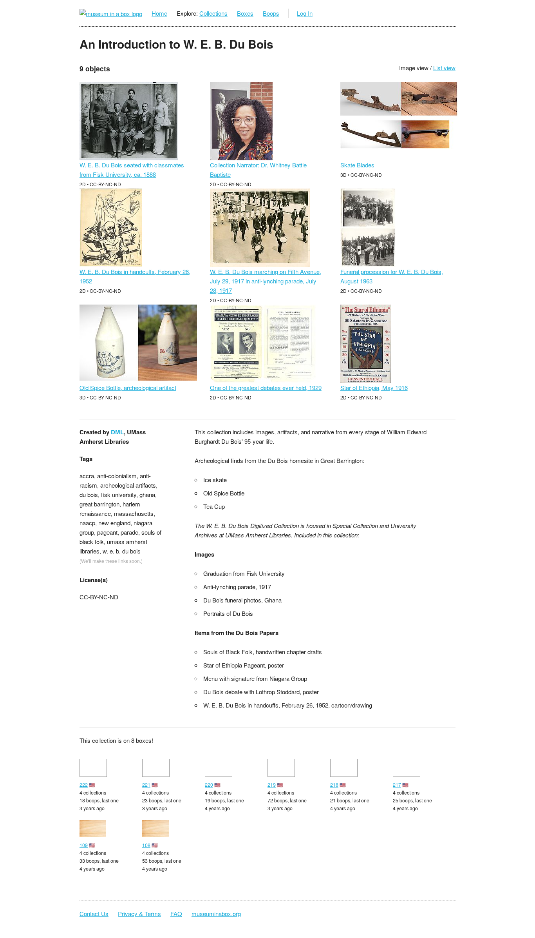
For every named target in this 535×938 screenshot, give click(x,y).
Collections (213, 13)
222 (84, 784)
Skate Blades (357, 165)
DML (117, 432)
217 (397, 784)
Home (159, 13)
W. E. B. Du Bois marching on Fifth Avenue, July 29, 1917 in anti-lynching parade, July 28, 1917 (265, 280)
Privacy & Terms (139, 913)
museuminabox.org (216, 913)
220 (209, 784)
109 (84, 845)
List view (444, 68)
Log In (305, 13)
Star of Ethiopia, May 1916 (374, 387)
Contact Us (94, 913)
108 (146, 845)
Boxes (245, 13)
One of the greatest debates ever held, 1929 (266, 387)
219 (272, 784)
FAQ (176, 913)
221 (146, 784)
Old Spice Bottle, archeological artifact (128, 387)
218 (334, 784)
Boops (271, 13)
